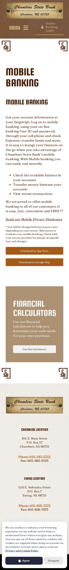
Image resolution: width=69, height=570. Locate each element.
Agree (26, 560)
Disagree (53, 560)
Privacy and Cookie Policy (22, 550)
